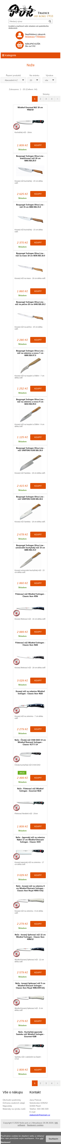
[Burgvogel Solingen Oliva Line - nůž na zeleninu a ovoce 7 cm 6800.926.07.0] (30, 365)
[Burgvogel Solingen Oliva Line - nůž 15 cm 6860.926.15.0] (30, 219)
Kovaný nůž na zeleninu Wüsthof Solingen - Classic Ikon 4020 (30, 692)
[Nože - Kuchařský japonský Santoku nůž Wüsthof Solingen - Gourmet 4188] (30, 1046)
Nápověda (7, 1106)
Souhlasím (53, 1139)
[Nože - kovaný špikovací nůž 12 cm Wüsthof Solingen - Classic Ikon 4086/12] (30, 949)
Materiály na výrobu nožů (14, 1109)
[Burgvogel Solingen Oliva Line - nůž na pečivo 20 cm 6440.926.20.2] (30, 316)
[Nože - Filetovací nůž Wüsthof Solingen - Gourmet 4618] (30, 803)
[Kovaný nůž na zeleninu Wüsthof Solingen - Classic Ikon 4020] (30, 706)
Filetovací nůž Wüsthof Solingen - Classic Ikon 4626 (30, 644)
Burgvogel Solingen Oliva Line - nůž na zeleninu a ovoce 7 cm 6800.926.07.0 (30, 353)
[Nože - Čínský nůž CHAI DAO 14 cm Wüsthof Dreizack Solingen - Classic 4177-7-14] (30, 754)
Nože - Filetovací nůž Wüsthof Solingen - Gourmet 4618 (30, 790)
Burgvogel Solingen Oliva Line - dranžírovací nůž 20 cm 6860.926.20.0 (30, 158)
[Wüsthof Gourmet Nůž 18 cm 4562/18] (30, 122)
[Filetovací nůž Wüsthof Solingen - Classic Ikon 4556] (30, 608)
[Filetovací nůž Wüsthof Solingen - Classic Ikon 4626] (30, 657)
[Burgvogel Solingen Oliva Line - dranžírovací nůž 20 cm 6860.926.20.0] (30, 170)
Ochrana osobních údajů (14, 1103)
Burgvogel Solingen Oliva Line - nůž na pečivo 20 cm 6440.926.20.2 (30, 303)
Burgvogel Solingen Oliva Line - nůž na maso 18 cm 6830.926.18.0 (30, 254)
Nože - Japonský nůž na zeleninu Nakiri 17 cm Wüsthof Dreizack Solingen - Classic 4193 (30, 839)
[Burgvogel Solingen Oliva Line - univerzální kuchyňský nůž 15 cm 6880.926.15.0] (30, 560)
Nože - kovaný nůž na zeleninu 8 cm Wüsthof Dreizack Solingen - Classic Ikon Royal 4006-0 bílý (30, 888)
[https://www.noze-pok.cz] (30, 16)
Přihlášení (40, 36)
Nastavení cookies (35, 1125)
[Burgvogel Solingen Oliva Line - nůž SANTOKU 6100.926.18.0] (30, 462)
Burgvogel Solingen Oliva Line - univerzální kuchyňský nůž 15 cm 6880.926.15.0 (30, 547)
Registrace (30, 36)
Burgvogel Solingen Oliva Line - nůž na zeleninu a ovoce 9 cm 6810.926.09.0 (30, 401)
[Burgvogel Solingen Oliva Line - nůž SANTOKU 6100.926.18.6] (30, 511)
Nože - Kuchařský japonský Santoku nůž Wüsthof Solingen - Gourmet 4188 (30, 1034)
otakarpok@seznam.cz (40, 1115)
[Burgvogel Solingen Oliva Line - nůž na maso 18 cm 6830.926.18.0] (30, 268)
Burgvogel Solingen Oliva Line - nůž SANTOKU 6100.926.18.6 (30, 498)
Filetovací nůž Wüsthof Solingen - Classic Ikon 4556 (30, 595)
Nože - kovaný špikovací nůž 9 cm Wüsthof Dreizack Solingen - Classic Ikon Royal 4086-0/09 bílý (30, 985)
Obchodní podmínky (12, 1100)
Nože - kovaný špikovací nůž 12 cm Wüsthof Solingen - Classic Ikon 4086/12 (30, 937)
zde (41, 1138)
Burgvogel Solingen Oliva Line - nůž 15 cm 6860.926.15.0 (30, 206)
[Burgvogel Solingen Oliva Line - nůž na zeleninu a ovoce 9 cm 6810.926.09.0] (30, 414)
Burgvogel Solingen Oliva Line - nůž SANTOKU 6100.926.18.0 (30, 449)
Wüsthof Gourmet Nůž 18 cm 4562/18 (30, 108)
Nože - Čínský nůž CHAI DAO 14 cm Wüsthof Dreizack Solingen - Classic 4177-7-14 (30, 742)
